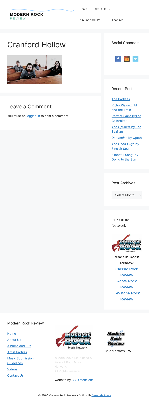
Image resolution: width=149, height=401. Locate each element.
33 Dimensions (83, 380)
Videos (12, 369)
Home (83, 9)
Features (117, 20)
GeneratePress (101, 395)
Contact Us (15, 375)
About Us (100, 9)
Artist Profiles (17, 352)
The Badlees (121, 99)
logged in (33, 116)
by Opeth (127, 138)
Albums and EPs (90, 20)
